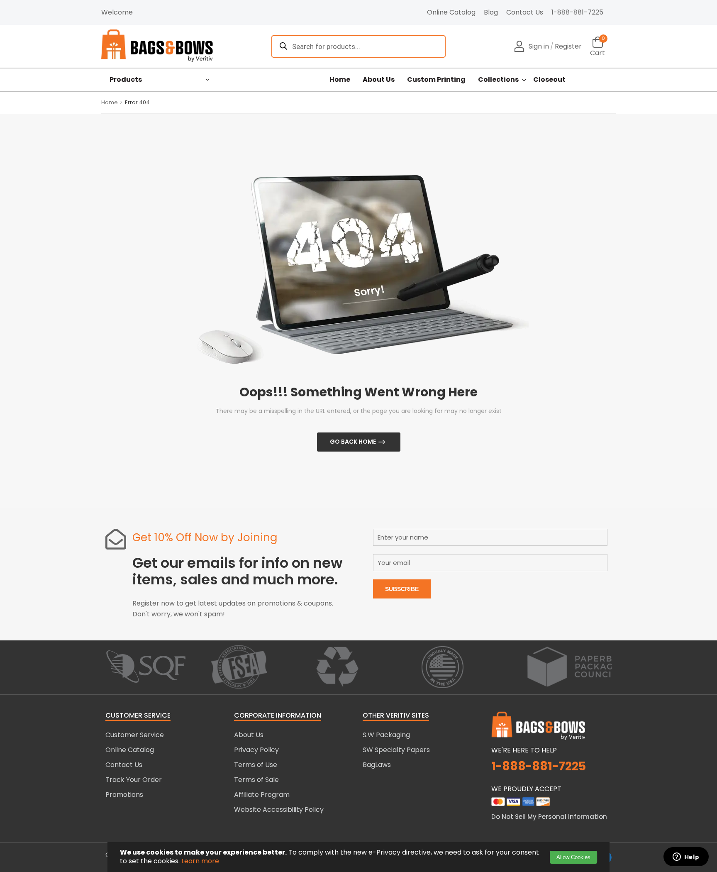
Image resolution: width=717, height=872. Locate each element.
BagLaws (377, 764)
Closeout (549, 79)
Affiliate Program (262, 794)
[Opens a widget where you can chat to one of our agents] (686, 857)
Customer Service (134, 735)
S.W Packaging (386, 735)
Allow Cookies (573, 857)
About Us (379, 79)
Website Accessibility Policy (279, 809)
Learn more (200, 861)
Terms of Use (255, 764)
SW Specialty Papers (396, 750)
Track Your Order (133, 779)
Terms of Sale (256, 779)
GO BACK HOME (353, 441)
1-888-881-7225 (577, 12)
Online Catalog (451, 12)
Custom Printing (436, 79)
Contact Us (524, 12)
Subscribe (402, 589)
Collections (498, 80)
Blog (491, 12)
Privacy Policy (256, 750)
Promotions (124, 794)
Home (339, 79)
